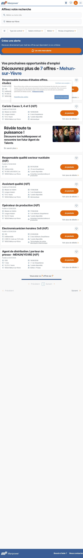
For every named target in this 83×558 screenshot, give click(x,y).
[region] (41, 92)
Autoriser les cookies (61, 97)
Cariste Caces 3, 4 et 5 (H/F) (19, 106)
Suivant (75, 291)
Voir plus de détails (69, 119)
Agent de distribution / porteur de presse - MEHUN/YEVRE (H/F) (23, 253)
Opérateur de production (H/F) (21, 205)
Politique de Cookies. (38, 91)
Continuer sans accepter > (63, 83)
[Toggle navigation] (81, 3)
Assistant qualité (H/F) (16, 183)
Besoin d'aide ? (60, 553)
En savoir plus (10, 148)
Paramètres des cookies (21, 97)
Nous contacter (76, 553)
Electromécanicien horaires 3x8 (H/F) (25, 228)
